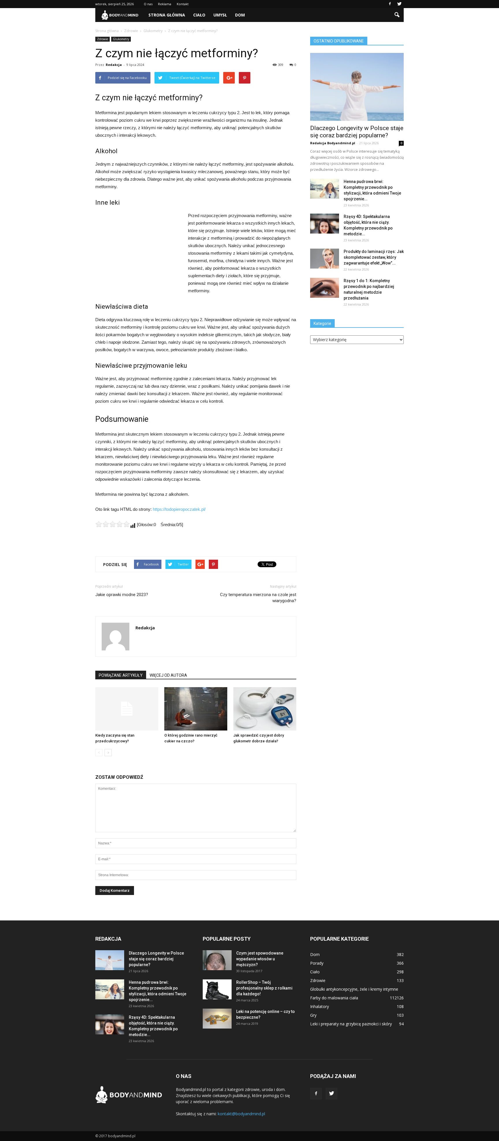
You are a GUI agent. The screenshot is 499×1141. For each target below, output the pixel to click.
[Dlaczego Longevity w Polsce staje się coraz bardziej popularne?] (357, 87)
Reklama (164, 4)
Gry (313, 1015)
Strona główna (166, 15)
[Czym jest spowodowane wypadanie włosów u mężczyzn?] (217, 960)
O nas (148, 4)
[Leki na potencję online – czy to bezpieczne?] (217, 1019)
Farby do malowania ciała (334, 998)
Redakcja (114, 64)
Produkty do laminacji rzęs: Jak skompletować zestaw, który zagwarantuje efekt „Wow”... (374, 257)
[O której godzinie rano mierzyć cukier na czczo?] (195, 709)
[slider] (112, 524)
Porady (316, 963)
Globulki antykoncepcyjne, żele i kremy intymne (354, 989)
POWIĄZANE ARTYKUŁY (121, 675)
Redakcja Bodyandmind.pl (332, 143)
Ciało (199, 15)
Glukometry (121, 39)
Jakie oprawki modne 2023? (121, 594)
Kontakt (183, 4)
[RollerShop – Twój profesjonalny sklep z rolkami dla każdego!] (217, 989)
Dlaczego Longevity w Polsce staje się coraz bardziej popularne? (356, 132)
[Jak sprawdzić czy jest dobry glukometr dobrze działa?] (264, 709)
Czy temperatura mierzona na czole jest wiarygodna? (258, 597)
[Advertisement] (138, 250)
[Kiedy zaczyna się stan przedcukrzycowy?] (126, 709)
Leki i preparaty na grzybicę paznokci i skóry (351, 1024)
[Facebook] (390, 4)
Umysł (220, 15)
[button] (397, 15)
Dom (240, 15)
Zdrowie (102, 39)
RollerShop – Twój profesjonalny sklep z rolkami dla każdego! (264, 988)
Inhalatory (319, 1006)
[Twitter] (399, 4)
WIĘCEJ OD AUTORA (168, 675)
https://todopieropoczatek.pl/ (179, 509)
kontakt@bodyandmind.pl (241, 1113)
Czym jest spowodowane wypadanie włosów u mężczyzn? (259, 959)
